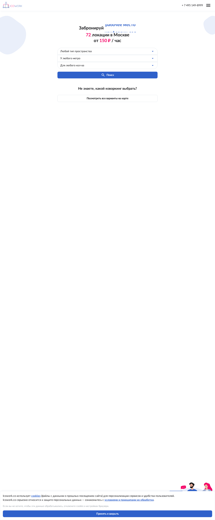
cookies (35, 496)
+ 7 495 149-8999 (192, 5)
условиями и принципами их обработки (129, 500)
